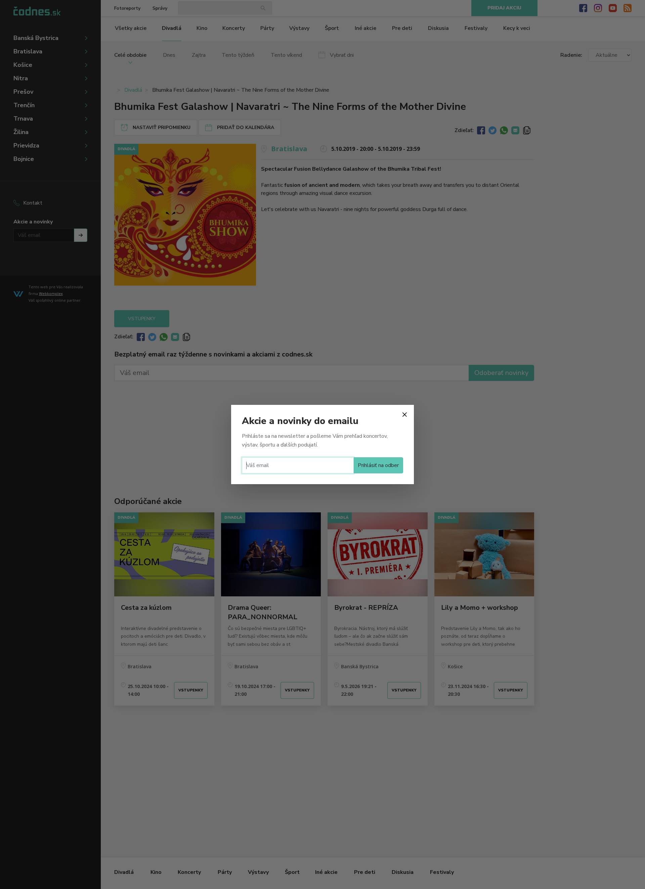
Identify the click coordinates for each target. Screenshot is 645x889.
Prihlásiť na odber (378, 465)
